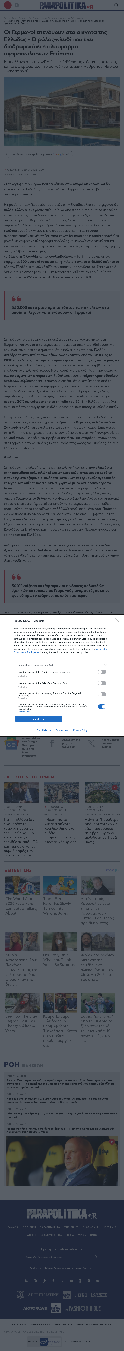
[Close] (118, 621)
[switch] (102, 672)
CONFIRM (39, 719)
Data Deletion (44, 730)
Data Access (62, 730)
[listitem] (62, 665)
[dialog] (62, 675)
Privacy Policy (80, 730)
